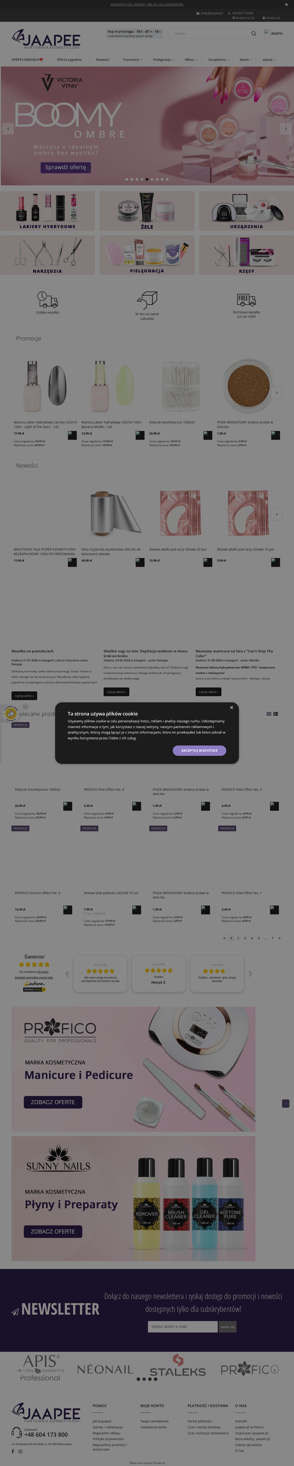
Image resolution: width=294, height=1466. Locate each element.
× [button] (231, 707)
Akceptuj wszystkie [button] (199, 750)
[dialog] (147, 733)
